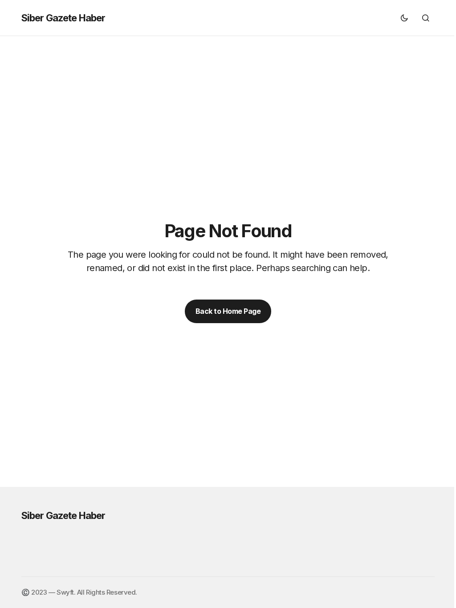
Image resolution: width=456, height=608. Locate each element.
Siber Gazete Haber (63, 18)
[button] (404, 18)
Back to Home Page (228, 311)
